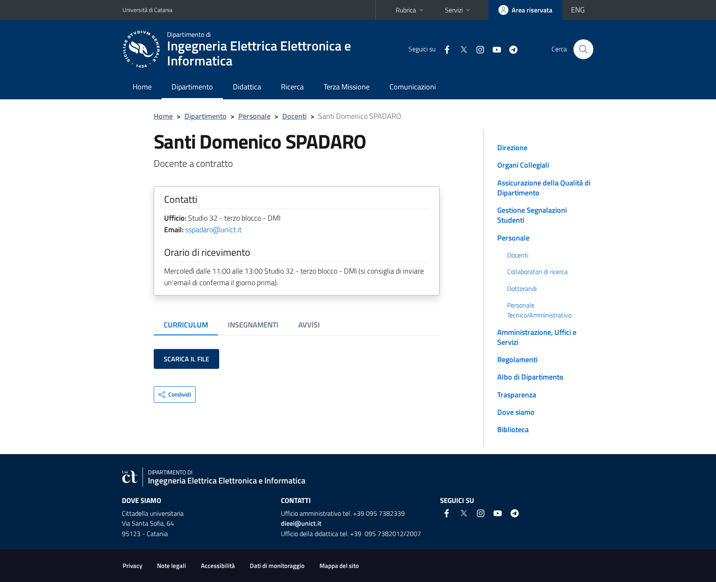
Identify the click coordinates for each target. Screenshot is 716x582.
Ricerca (292, 86)
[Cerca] (583, 49)
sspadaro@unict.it (213, 229)
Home (142, 86)
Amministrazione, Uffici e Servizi (536, 337)
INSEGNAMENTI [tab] (253, 324)
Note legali (171, 565)
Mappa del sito (339, 565)
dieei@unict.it (301, 523)
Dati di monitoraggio (277, 565)
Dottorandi (522, 288)
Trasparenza (516, 394)
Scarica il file (186, 359)
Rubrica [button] (406, 10)
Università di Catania (147, 9)
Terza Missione (347, 86)
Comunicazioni (412, 86)
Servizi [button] (454, 10)
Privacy (132, 565)
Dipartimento (192, 86)
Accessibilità (218, 565)
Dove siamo (516, 412)
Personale (254, 116)
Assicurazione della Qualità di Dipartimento (543, 187)
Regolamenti (517, 359)
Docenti (294, 116)
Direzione (512, 147)
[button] (175, 394)
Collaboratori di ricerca (537, 272)
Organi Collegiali (523, 165)
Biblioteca (513, 429)
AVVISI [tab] (309, 324)
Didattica (247, 86)
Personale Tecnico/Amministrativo (539, 310)
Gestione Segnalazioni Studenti (532, 215)
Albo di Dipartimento (530, 376)
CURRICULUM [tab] (186, 324)
